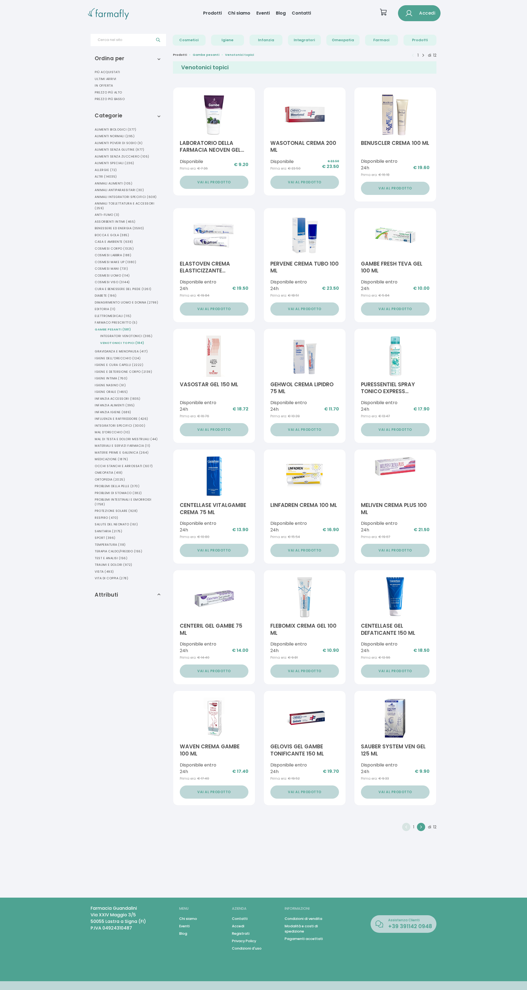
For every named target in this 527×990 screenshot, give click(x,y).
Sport (105, 538)
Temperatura (110, 544)
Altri (106, 176)
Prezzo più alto (108, 92)
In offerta (104, 85)
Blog (281, 13)
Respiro (106, 517)
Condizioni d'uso (247, 948)
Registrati (241, 933)
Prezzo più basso (110, 99)
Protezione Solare (116, 511)
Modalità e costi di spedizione (301, 929)
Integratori (304, 40)
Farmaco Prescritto (116, 322)
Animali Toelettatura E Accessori (124, 205)
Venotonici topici (239, 55)
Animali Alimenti (113, 183)
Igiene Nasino (110, 385)
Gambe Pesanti (113, 329)
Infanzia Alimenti (115, 405)
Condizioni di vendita (303, 918)
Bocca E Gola (112, 235)
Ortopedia (110, 479)
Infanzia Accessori (118, 398)
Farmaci (381, 40)
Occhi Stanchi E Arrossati (124, 466)
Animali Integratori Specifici (126, 197)
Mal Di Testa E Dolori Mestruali (126, 439)
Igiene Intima (111, 378)
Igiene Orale (111, 392)
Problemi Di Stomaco (118, 493)
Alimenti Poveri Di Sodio (118, 143)
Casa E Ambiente (114, 241)
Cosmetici (189, 40)
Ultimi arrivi (105, 79)
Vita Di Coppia (111, 578)
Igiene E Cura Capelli (119, 365)
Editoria (105, 309)
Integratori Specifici (120, 425)
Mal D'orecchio (112, 432)
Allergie (106, 170)
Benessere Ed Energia (119, 228)
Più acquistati (107, 72)
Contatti (301, 13)
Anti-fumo (107, 215)
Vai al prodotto (214, 182)
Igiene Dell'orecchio (118, 358)
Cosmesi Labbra (113, 255)
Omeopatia (343, 40)
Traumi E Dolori (113, 564)
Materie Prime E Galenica (121, 452)
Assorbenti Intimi (115, 221)
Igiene (227, 40)
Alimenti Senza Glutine (119, 149)
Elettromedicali (113, 316)
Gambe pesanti (206, 55)
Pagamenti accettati (304, 938)
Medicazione (111, 459)
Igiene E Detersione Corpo (123, 371)
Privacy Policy (244, 941)
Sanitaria (108, 531)
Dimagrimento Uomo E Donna (126, 302)
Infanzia (266, 40)
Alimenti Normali (114, 136)
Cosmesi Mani (111, 268)
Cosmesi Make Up (115, 262)
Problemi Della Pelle (117, 486)
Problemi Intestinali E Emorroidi (123, 501)
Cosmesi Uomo (112, 275)
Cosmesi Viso (112, 282)
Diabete (106, 295)
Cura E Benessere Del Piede (123, 289)
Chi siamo (239, 13)
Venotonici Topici (122, 343)
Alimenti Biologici (115, 129)
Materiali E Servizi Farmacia (122, 445)
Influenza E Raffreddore (121, 419)
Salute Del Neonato (116, 524)
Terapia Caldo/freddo (118, 551)
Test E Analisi (111, 558)
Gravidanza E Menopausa (121, 351)
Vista (104, 571)
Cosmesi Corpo (114, 248)
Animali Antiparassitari (119, 190)
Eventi (263, 13)
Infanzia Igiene (113, 412)
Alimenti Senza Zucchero (122, 156)
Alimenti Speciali (114, 163)
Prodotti (212, 13)
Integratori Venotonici (126, 336)
